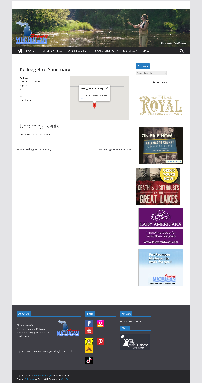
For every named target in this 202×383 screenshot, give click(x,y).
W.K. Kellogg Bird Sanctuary (35, 149)
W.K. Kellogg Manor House (113, 149)
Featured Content (77, 50)
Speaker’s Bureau (104, 50)
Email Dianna (23, 336)
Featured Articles (52, 50)
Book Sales (128, 50)
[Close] (106, 88)
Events (30, 50)
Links (146, 50)
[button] (35, 51)
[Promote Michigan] (101, 10)
